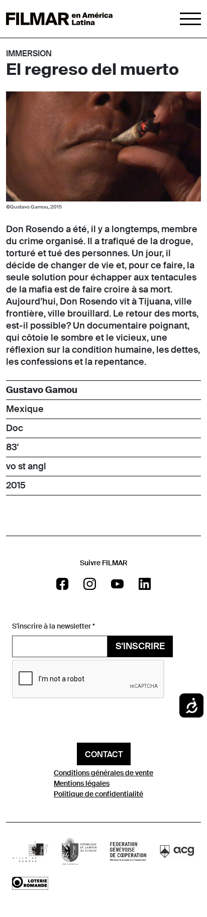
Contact (104, 754)
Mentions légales (82, 783)
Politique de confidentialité (98, 793)
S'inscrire (140, 646)
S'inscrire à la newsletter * (53, 626)
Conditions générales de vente (103, 772)
